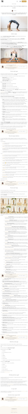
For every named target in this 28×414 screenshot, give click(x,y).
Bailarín (3, 288)
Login (20, 1)
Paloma (3, 283)
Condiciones (12, 412)
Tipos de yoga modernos (14, 135)
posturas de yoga (7, 334)
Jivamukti (3, 159)
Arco (5, 269)
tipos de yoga (6, 180)
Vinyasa (3, 145)
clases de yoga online (10, 384)
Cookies (16, 412)
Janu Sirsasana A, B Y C (5, 312)
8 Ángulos (3, 305)
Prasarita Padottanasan (8, 259)
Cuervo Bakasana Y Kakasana (8, 256)
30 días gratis (22, 131)
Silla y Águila (6, 231)
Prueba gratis (24, 1)
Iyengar (3, 164)
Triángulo (6, 242)
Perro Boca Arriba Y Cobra (8, 226)
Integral (3, 157)
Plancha (6, 223)
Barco (5, 264)
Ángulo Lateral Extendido (8, 245)
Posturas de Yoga (14, 187)
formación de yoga (24, 391)
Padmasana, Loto (11, 295)
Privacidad (14, 412)
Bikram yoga (3, 174)
